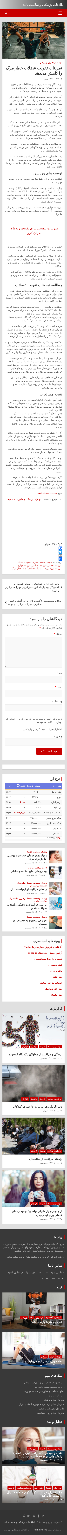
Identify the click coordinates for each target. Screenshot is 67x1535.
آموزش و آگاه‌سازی (53, 1317)
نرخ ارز (59, 837)
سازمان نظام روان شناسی (51, 1413)
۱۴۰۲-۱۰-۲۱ (41, 875)
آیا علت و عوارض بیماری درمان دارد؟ (43, 947)
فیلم (59, 1287)
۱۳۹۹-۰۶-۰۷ (56, 1499)
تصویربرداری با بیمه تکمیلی (48, 958)
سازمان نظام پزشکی (54, 1399)
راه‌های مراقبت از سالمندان (45, 1158)
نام (59, 672)
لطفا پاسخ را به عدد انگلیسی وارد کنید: (42, 729)
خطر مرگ (41, 568)
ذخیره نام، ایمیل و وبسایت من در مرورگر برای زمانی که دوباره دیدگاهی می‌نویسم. (34, 720)
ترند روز (52, 62)
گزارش (25, 1046)
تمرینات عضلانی (39, 565)
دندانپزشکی (21, 883)
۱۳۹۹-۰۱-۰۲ (56, 1364)
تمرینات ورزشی (54, 568)
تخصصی (29, 862)
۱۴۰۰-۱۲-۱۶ (56, 79)
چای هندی (57, 976)
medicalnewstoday (47, 493)
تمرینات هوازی (24, 565)
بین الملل (57, 1488)
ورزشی (43, 62)
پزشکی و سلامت (40, 852)
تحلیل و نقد (54, 1422)
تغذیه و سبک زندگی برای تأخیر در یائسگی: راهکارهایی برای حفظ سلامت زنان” (37, 1454)
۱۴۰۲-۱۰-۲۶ (41, 862)
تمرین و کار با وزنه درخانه (47, 1321)
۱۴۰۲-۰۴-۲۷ (56, 1219)
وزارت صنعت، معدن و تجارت (50, 1386)
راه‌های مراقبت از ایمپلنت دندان (28, 889)
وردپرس (8, 1529)
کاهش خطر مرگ (20, 568)
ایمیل (58, 687)
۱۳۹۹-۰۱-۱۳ (56, 1325)
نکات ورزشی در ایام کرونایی (45, 1361)
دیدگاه (58, 634)
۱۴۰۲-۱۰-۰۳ (41, 912)
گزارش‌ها (56, 1008)
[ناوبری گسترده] (60, 13)
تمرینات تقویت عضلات (27, 562)
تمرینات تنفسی (55, 565)
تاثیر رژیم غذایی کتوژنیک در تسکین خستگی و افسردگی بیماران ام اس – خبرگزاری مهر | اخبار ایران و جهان (32, 587)
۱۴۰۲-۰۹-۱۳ (56, 1058)
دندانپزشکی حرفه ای (38, 886)
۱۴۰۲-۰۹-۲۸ (41, 927)
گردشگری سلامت (24, 1488)
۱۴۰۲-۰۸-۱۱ (56, 1163)
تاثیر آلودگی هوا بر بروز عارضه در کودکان (37, 1106)
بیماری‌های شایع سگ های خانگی (29, 871)
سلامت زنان (13, 898)
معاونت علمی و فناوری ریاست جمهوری (44, 1391)
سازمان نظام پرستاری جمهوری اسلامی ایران (42, 1404)
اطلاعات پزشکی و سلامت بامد (44, 5)
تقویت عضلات (45, 562)
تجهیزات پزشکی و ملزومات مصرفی (24, 499)
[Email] (33, 555)
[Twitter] (33, 552)
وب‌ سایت (57, 701)
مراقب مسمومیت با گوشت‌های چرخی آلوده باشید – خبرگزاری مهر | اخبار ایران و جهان (34, 602)
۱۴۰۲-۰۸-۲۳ (56, 1110)
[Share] (33, 559)
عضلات (32, 568)
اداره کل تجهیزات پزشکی (52, 1408)
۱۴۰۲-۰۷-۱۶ (56, 1460)
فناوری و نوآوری (40, 901)
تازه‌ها (59, 62)
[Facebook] (33, 548)
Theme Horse (39, 1529)
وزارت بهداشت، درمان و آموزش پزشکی (44, 1382)
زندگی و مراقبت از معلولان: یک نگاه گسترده (35, 1054)
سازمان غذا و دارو (55, 1395)
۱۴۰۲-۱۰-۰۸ (41, 893)
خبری (45, 79)
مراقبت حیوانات (34, 868)
